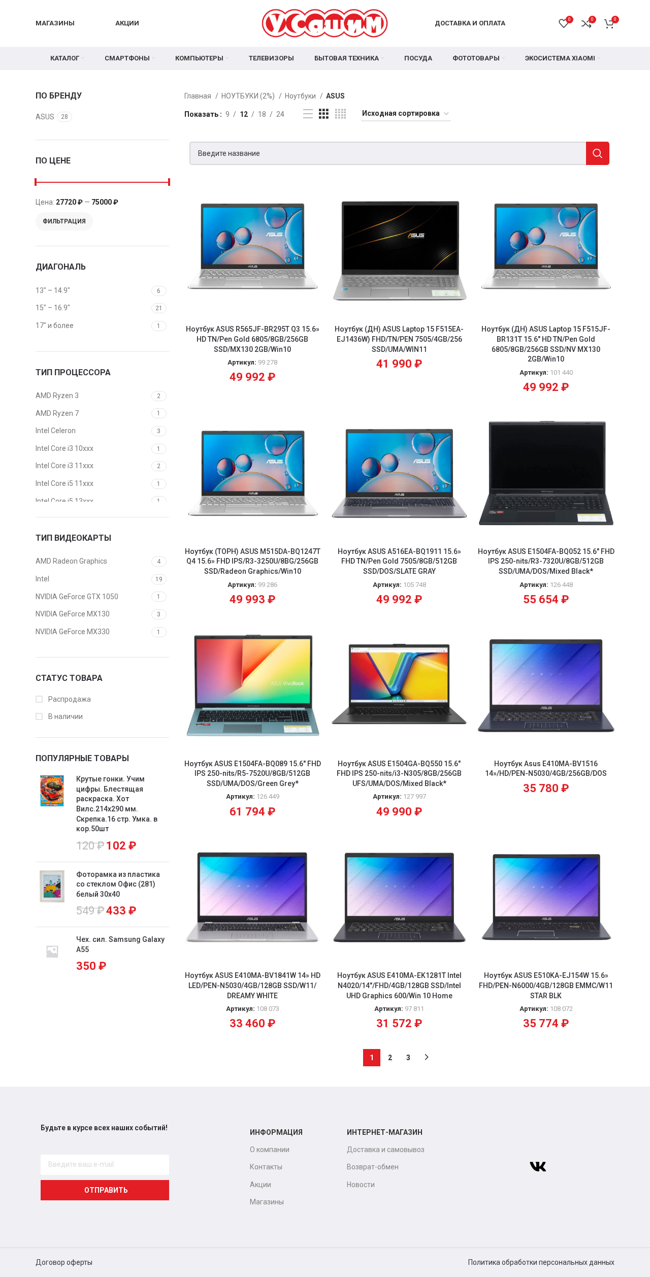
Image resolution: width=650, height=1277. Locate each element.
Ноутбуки (301, 96)
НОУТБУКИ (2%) (248, 96)
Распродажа (69, 699)
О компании (269, 1149)
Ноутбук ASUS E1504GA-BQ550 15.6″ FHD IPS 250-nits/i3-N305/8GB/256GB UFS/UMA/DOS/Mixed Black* (399, 774)
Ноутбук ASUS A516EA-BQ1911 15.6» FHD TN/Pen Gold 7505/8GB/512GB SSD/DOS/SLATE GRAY (399, 561)
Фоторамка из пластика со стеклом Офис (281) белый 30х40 (118, 884)
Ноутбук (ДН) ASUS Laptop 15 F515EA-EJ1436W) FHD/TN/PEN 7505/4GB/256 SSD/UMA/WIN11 (399, 339)
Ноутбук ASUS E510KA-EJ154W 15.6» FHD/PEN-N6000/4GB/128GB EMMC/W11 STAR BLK (546, 985)
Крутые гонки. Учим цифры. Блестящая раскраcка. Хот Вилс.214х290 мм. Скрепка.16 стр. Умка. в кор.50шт (116, 804)
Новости (361, 1185)
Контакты (266, 1167)
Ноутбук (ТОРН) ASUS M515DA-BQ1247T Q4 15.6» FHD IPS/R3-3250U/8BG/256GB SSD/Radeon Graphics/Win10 (252, 561)
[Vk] (538, 1167)
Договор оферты (64, 1262)
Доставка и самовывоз (386, 1149)
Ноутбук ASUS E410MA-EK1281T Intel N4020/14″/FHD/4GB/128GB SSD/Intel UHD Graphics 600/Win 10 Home (399, 985)
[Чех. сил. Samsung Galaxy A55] (52, 954)
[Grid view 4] (340, 114)
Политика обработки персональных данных (541, 1262)
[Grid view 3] (324, 114)
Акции (260, 1185)
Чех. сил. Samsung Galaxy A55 (120, 944)
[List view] (308, 114)
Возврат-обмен (373, 1167)
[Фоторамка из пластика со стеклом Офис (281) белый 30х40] (52, 895)
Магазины (267, 1202)
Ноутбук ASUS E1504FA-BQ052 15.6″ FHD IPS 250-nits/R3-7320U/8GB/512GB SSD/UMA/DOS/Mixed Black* (546, 561)
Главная (198, 96)
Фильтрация (64, 221)
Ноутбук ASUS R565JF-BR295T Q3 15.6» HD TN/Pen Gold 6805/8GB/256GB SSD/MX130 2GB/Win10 (252, 339)
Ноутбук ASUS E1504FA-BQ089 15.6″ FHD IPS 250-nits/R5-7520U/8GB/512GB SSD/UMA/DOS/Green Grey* (252, 774)
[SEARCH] (597, 153)
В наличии (65, 716)
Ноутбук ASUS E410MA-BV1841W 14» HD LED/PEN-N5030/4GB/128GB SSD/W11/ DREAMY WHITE (252, 985)
